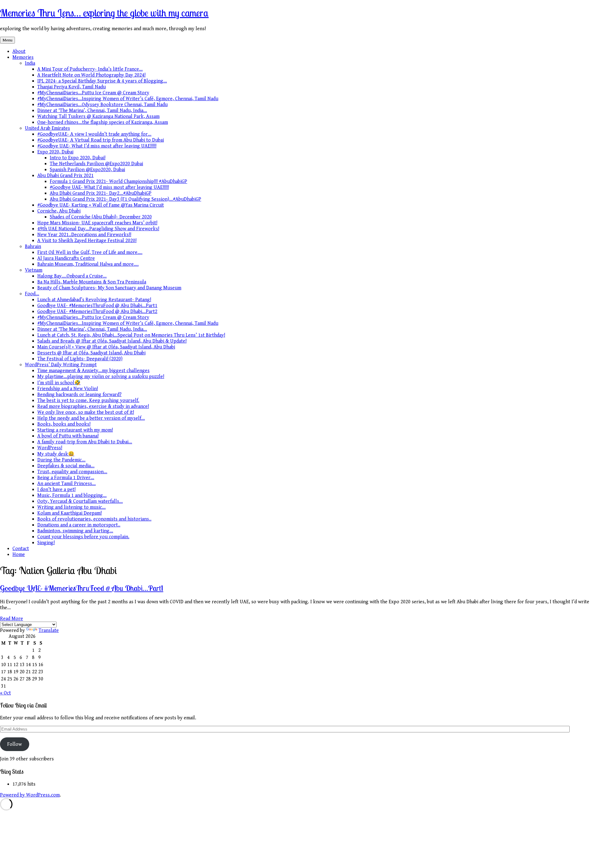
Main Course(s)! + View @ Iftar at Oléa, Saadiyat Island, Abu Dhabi (106, 347)
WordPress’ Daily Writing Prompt (61, 365)
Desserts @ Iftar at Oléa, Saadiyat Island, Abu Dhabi (91, 353)
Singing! (46, 543)
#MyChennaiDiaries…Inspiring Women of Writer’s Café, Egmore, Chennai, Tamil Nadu (127, 99)
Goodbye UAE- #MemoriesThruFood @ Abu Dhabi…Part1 (97, 306)
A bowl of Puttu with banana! (68, 436)
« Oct (5, 693)
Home (18, 555)
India (30, 63)
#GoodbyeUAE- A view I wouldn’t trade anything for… (94, 134)
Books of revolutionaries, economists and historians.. (94, 519)
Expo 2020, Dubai (55, 152)
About (18, 51)
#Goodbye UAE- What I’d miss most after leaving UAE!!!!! (96, 146)
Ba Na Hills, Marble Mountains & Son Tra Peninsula (91, 282)
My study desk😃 (55, 454)
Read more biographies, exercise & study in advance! (93, 406)
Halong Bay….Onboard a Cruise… (72, 276)
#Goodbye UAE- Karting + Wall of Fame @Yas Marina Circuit (100, 205)
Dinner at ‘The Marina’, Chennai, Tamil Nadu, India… (92, 111)
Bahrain (33, 247)
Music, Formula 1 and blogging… (72, 495)
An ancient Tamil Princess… (66, 484)
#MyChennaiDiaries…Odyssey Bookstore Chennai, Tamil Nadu (102, 105)
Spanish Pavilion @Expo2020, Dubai (87, 170)
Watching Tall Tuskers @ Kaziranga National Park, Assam (98, 116)
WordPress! (49, 448)
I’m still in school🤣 (59, 383)
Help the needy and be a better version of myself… (91, 418)
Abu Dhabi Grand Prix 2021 (65, 176)
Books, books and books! (63, 424)
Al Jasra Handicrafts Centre (66, 258)
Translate (49, 630)
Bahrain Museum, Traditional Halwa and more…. (88, 264)
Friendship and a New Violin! (67, 389)
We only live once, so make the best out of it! (85, 412)
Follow (14, 744)
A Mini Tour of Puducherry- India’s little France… (90, 69)
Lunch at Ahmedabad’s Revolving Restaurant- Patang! (94, 300)
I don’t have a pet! (56, 490)
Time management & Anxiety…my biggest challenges (93, 371)
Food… (32, 294)
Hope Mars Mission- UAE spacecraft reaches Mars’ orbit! (97, 223)
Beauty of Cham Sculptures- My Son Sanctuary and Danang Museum (109, 288)
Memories (23, 57)
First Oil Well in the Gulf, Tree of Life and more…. (89, 252)
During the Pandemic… (61, 460)
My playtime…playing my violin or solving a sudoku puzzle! (100, 377)
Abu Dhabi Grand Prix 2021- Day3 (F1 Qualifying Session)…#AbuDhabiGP (125, 199)
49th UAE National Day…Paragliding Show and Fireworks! (98, 229)
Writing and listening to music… (71, 507)
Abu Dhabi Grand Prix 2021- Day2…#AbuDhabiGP (100, 193)
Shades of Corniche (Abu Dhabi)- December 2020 (101, 217)
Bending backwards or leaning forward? (79, 395)
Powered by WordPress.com (30, 795)
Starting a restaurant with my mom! (75, 430)
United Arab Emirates (47, 128)
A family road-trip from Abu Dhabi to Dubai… (84, 442)
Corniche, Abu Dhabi (59, 211)
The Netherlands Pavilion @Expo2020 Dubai (96, 164)
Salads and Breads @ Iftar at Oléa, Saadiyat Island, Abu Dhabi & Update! (112, 341)
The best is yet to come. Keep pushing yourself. (88, 401)
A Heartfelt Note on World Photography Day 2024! (91, 75)
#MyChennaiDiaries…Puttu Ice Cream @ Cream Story (93, 93)
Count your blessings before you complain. (83, 537)
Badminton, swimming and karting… (75, 531)
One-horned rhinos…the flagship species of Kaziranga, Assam (102, 122)
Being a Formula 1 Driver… (65, 478)
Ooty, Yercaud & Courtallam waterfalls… (80, 501)
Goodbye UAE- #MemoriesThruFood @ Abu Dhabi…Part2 (97, 312)
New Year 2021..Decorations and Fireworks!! (84, 235)
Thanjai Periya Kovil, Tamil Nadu (71, 87)
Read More (11, 619)
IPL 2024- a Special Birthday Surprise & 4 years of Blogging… (102, 81)
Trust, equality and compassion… (72, 472)
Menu (7, 40)
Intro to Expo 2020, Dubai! (77, 158)
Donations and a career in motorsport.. (78, 525)
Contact (20, 549)
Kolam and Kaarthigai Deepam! (69, 513)
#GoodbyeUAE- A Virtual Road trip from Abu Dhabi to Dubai (100, 140)
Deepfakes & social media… (66, 466)
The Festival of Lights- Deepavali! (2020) (80, 359)
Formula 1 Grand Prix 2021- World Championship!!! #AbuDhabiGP (118, 181)
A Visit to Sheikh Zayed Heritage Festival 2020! (87, 241)
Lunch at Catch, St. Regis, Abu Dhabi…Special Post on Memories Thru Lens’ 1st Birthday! (131, 335)
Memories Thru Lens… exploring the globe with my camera (104, 13)
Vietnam (33, 270)
